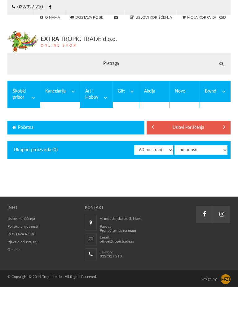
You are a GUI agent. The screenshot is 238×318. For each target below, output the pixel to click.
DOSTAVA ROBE (21, 234)
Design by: (209, 279)
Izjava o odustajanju (23, 242)
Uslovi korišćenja (188, 127)
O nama (13, 250)
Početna (25, 127)
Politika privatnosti (22, 226)
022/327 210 (29, 7)
